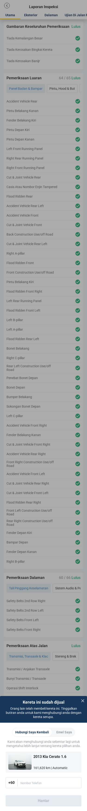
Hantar (43, 800)
